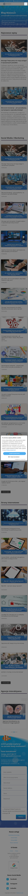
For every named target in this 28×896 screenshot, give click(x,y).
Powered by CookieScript (20, 459)
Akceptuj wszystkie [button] (14, 453)
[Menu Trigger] (25, 4)
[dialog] (14, 448)
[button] (14, 457)
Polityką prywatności (11, 450)
